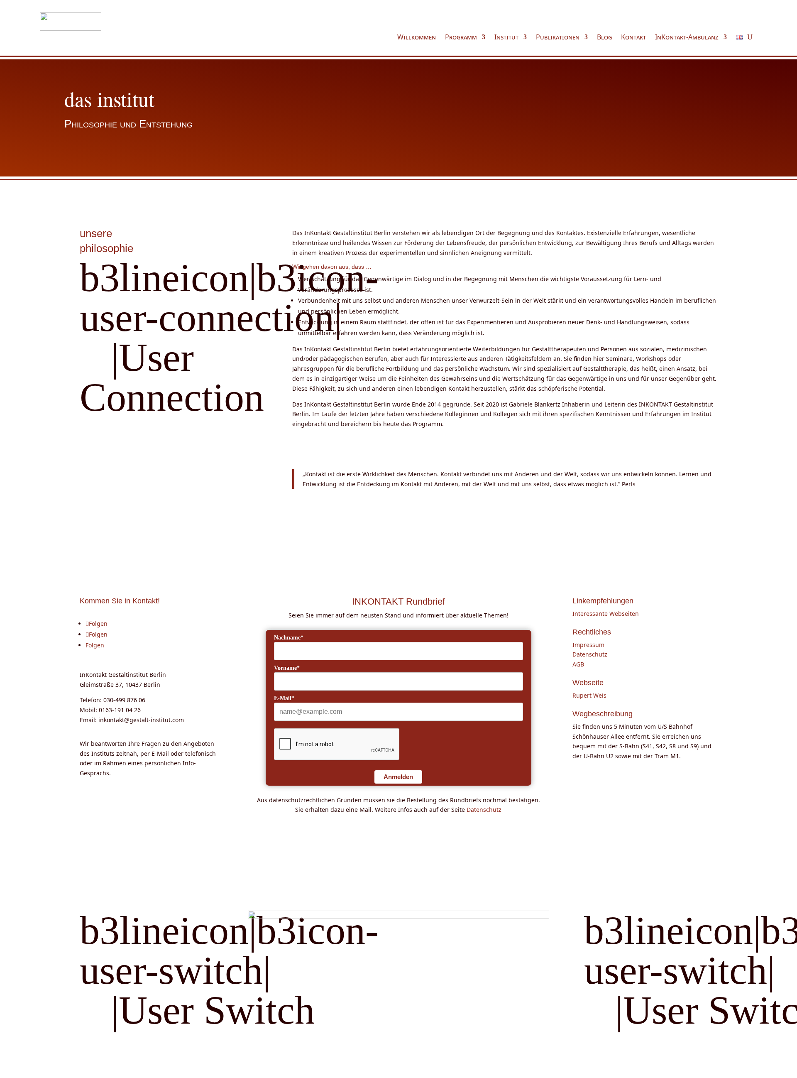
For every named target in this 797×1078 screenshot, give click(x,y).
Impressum (588, 645)
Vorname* (287, 668)
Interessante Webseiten (605, 613)
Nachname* (288, 638)
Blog (604, 38)
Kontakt (633, 38)
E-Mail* (284, 698)
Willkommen (416, 38)
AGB (578, 664)
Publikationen (557, 38)
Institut (506, 38)
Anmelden (398, 776)
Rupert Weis (589, 695)
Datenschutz (484, 809)
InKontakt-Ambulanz (687, 38)
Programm (461, 38)
